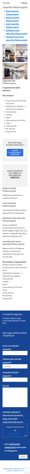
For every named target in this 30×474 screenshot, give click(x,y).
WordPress (16, 470)
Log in (21, 470)
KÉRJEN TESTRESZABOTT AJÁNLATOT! (15, 153)
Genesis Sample (17, 468)
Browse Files (15, 433)
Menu (25, 3)
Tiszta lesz (6, 3)
